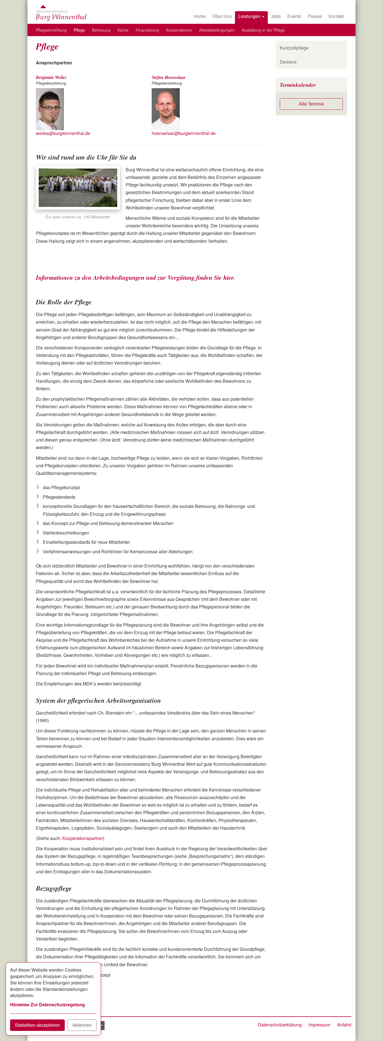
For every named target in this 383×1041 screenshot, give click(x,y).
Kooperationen (179, 30)
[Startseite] (61, 13)
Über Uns (222, 16)
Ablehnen (82, 1025)
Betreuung (101, 30)
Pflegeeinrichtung (51, 30)
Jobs (276, 16)
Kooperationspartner (82, 838)
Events (294, 16)
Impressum (319, 1024)
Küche (123, 30)
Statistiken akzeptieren (37, 1025)
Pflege (79, 30)
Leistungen (250, 16)
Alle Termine (311, 104)
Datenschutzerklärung (280, 1024)
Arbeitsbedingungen (217, 30)
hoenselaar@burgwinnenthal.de (184, 133)
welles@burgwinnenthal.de (63, 133)
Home (200, 16)
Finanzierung (147, 30)
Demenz (288, 62)
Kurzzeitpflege (294, 48)
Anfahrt (344, 1024)
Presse (315, 16)
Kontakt (336, 16)
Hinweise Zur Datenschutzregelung (47, 1004)
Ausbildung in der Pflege (263, 30)
